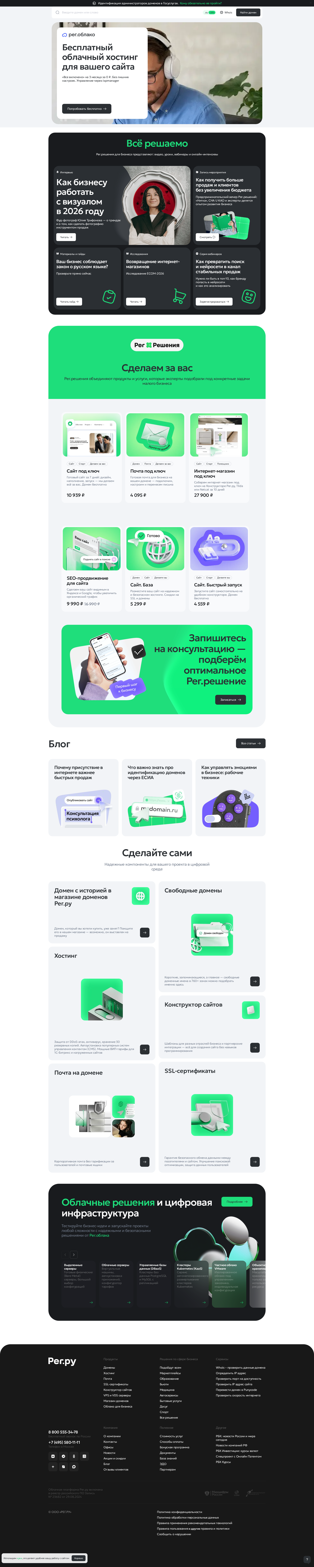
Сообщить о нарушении (174, 1534)
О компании (112, 1436)
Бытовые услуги (171, 1401)
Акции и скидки (115, 1458)
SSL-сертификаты (116, 1384)
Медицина (167, 1390)
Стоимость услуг (171, 1436)
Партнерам (168, 1469)
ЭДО (163, 1464)
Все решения (169, 1417)
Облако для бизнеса (118, 1406)
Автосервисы (169, 1395)
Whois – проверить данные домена (240, 1367)
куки (19, 1558)
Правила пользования (172, 1528)
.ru (209, 12)
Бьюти (164, 1384)
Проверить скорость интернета (238, 1395)
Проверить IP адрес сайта (234, 1384)
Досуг (164, 1406)
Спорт (164, 1412)
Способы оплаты (171, 1442)
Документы (168, 1453)
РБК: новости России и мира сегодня (235, 1438)
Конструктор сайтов (118, 1390)
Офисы (108, 1447)
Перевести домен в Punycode (236, 1390)
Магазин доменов (116, 1401)
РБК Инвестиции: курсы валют (237, 1451)
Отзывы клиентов (116, 1469)
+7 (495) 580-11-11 (64, 1442)
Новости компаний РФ (231, 1445)
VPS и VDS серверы (117, 1395)
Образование (169, 1379)
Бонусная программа (174, 1447)
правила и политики (215, 1528)
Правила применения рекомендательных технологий (194, 1523)
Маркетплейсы (170, 1373)
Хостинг (109, 1373)
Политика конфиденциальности (179, 1512)
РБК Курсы (223, 1462)
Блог (107, 1464)
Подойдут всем (170, 1367)
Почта (108, 1379)
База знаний (168, 1458)
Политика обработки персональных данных (188, 1517)
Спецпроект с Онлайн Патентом (238, 1456)
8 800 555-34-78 (63, 1432)
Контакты (110, 1442)
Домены (109, 1367)
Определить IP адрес (231, 1373)
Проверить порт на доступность (238, 1379)
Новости (109, 1453)
